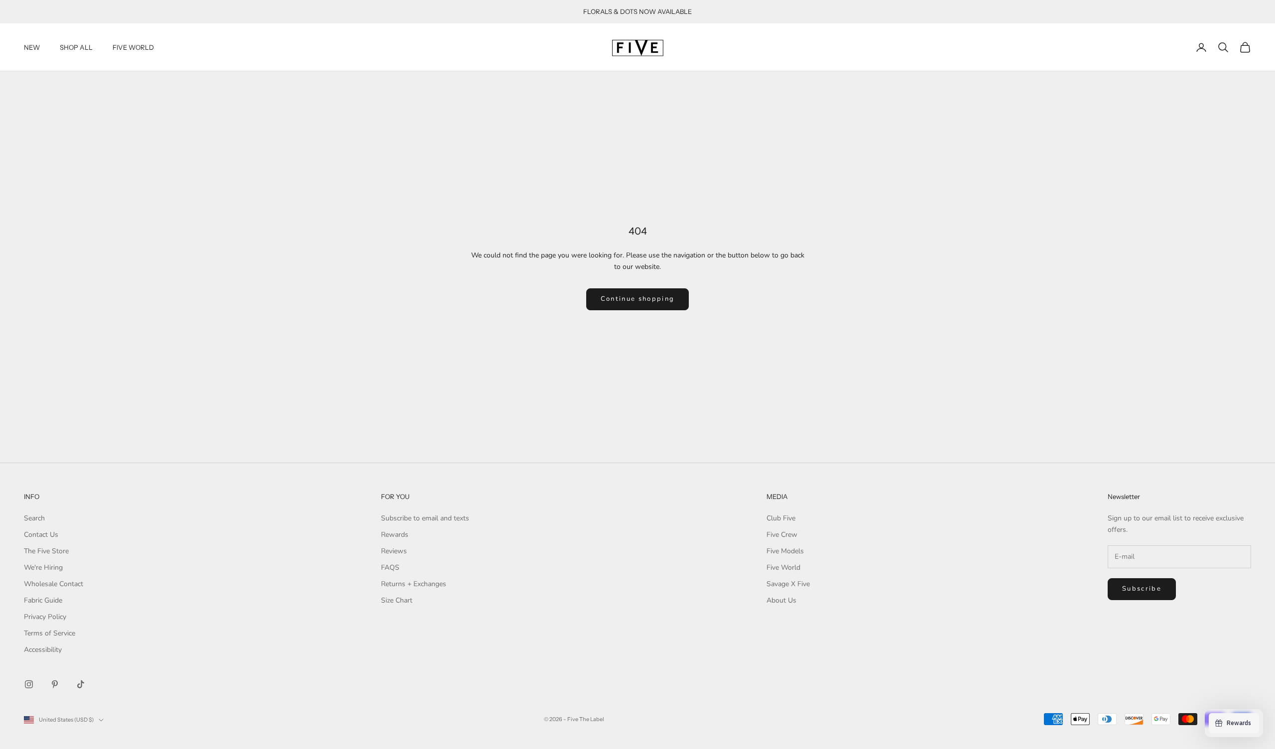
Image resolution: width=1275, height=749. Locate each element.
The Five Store (46, 551)
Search (34, 518)
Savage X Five (788, 584)
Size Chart (396, 600)
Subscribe (1141, 588)
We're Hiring (43, 567)
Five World (783, 567)
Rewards (394, 534)
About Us (781, 600)
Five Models (785, 551)
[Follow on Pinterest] (55, 684)
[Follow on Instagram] (29, 684)
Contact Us (41, 534)
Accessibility (43, 649)
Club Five (780, 518)
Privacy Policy (45, 617)
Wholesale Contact (53, 584)
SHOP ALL (76, 47)
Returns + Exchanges (413, 584)
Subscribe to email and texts (425, 518)
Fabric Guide (43, 600)
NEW (32, 47)
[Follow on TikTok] (81, 684)
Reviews (394, 551)
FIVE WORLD (133, 47)
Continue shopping (638, 298)
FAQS (390, 567)
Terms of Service (49, 633)
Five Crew (781, 534)
